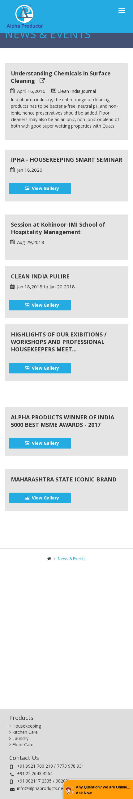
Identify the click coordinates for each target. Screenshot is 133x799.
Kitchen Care (25, 732)
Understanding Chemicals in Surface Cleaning (61, 77)
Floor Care (22, 744)
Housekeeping (26, 726)
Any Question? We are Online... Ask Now (103, 790)
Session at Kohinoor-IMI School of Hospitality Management (58, 228)
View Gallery (44, 188)
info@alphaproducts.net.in (43, 788)
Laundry (20, 738)
